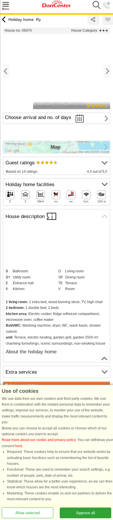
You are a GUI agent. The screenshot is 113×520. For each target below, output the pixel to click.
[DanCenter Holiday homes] (56, 6)
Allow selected (27, 513)
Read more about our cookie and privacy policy (39, 440)
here (18, 446)
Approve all (85, 513)
